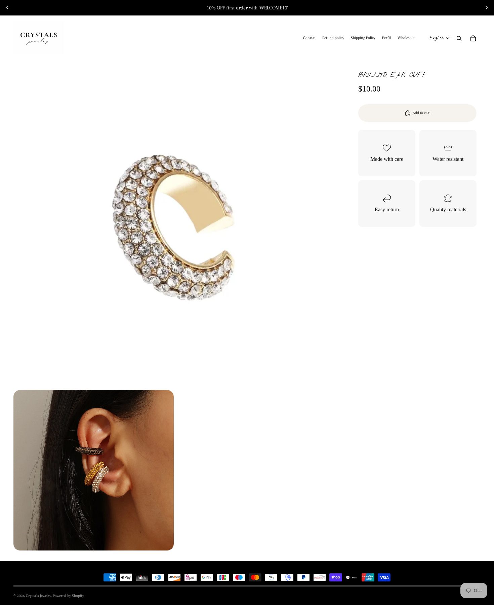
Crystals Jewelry (38, 596)
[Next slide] (486, 7)
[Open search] (459, 38)
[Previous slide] (7, 7)
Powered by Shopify (68, 596)
